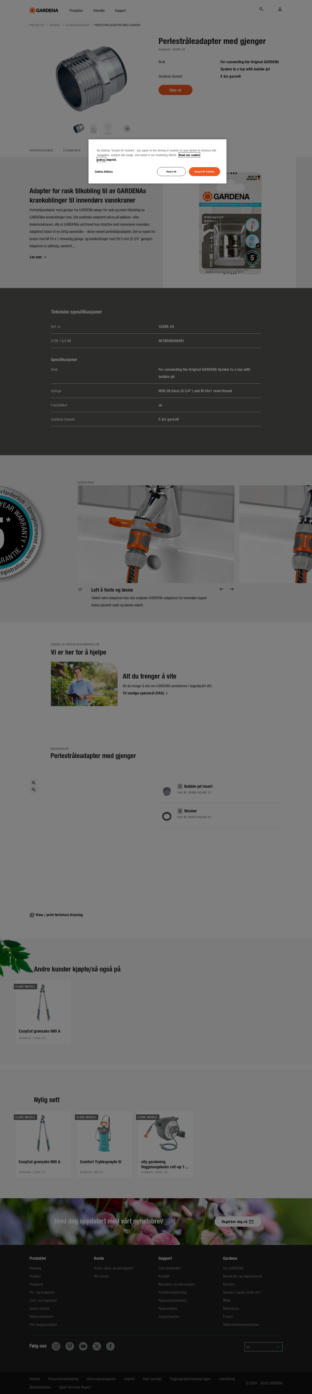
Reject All (171, 171)
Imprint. (112, 159)
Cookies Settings (104, 171)
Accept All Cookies (204, 171)
